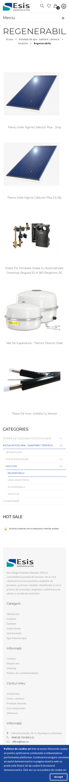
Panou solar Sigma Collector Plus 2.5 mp (34, 197)
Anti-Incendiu (14, 633)
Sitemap (11, 668)
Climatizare (13, 614)
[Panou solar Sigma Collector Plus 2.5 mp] (31, 137)
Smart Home (14, 628)
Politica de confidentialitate (22, 673)
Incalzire (23, 43)
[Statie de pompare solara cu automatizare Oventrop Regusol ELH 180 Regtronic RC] (31, 207)
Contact (11, 658)
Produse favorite (16, 703)
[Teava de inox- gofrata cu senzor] (31, 353)
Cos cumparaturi (16, 708)
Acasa (9, 39)
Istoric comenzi (15, 698)
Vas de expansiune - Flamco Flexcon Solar (34, 343)
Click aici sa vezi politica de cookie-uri (44, 770)
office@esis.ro (20, 741)
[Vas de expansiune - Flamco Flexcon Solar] (31, 282)
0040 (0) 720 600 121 (23, 737)
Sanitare (11, 623)
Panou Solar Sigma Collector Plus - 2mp (34, 127)
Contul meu (13, 693)
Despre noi (13, 663)
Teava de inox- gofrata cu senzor (34, 413)
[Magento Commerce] (16, 5)
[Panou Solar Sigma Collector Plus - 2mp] (31, 67)
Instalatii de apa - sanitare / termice (39, 39)
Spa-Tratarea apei (17, 638)
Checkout (12, 713)
